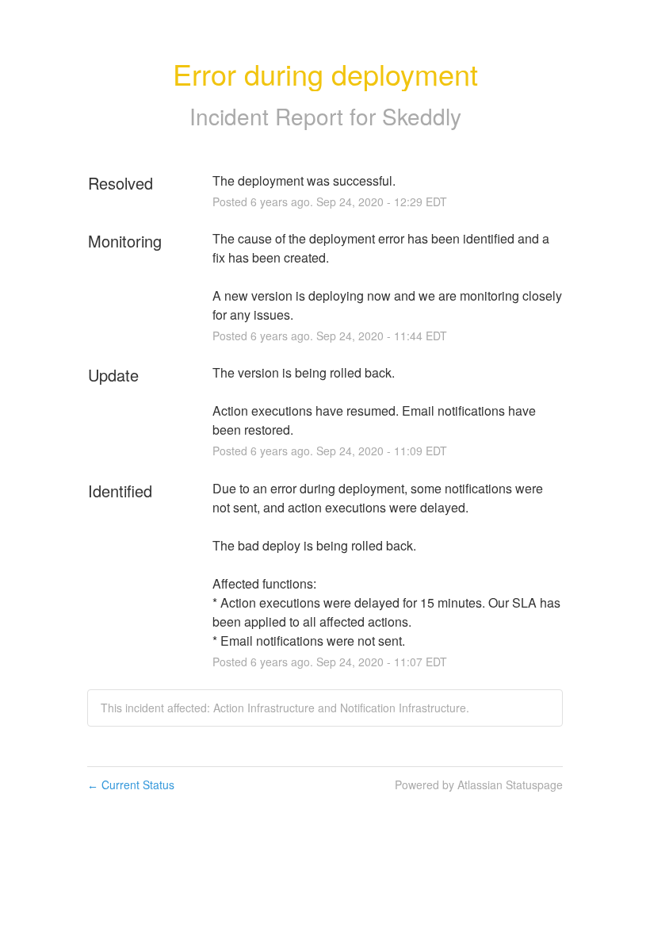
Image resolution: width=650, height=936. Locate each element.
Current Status (130, 784)
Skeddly (421, 116)
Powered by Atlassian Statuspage (479, 784)
